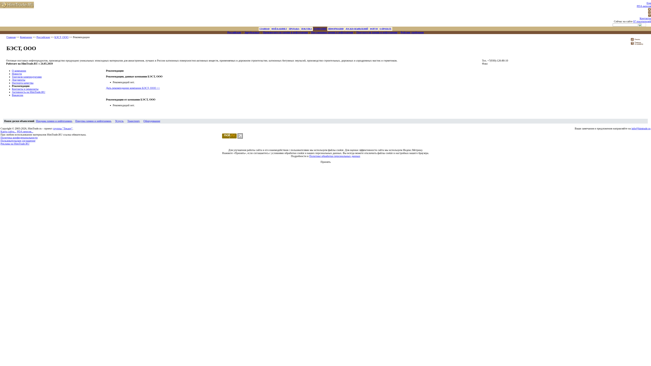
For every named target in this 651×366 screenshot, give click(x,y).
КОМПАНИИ (320, 29)
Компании (26, 37)
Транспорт (133, 121)
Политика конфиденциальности (19, 137)
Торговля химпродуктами (27, 76)
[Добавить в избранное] (649, 9)
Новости (17, 73)
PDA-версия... (25, 131)
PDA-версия (644, 6)
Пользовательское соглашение (18, 140)
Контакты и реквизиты (25, 89)
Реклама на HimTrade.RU (15, 143)
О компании (19, 70)
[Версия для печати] (638, 40)
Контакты (645, 18)
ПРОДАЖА (294, 29)
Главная (11, 37)
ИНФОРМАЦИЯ (336, 29)
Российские (43, 37)
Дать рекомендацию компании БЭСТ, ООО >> (133, 88)
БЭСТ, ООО (61, 37)
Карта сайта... (8, 131)
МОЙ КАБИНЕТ (279, 29)
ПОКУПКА (306, 29)
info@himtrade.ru (641, 128)
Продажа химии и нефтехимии (54, 121)
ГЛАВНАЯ (265, 29)
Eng (649, 3)
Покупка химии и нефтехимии (93, 121)
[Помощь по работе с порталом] (649, 16)
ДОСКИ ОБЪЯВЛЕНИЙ (357, 29)
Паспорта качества (22, 83)
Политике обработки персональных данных (334, 156)
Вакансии (17, 95)
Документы (18, 79)
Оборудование (151, 121)
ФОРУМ (374, 29)
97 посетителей (642, 21)
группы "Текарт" (63, 128)
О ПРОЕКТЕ (385, 29)
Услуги (119, 121)
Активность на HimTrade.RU (28, 92)
